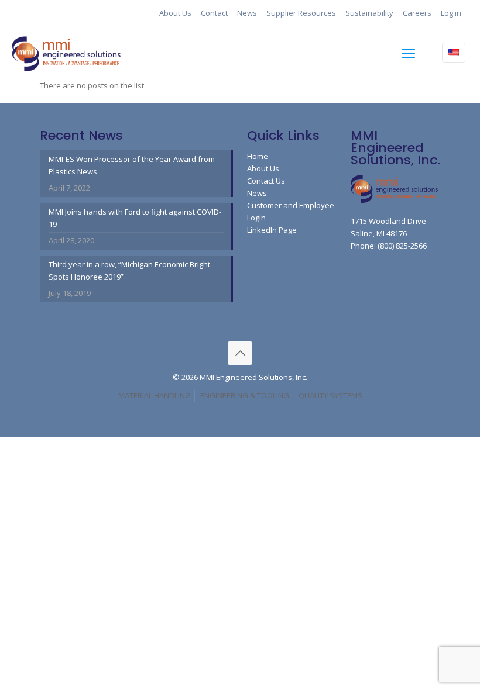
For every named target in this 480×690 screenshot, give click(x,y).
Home (257, 156)
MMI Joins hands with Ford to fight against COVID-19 (135, 217)
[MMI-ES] (68, 52)
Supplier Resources (301, 13)
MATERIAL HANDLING (154, 395)
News (247, 13)
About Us (175, 13)
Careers (417, 13)
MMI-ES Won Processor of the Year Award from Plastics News (132, 165)
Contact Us (266, 180)
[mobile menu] (409, 53)
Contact (214, 13)
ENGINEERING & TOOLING (244, 395)
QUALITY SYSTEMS (330, 395)
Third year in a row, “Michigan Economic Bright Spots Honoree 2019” (129, 270)
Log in (451, 13)
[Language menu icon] (453, 53)
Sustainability (369, 13)
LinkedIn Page (272, 230)
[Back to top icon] (240, 353)
